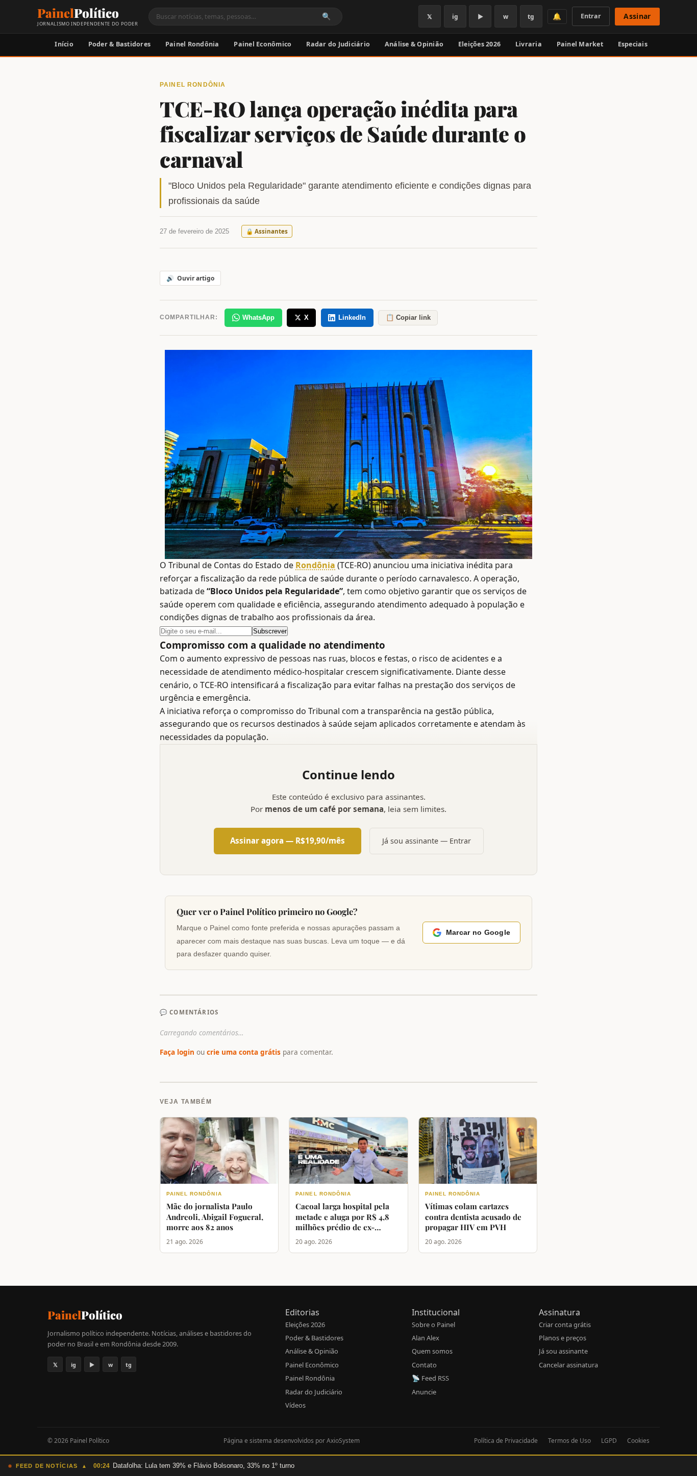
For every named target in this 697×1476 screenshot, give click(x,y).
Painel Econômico (262, 44)
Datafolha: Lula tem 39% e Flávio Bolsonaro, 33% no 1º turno (203, 1465)
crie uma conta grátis (244, 1052)
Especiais (633, 44)
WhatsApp (258, 317)
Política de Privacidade (506, 1440)
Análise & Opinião (414, 44)
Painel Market (580, 44)
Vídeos (295, 1405)
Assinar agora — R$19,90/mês (287, 840)
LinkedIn (352, 317)
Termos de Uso (569, 1440)
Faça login (177, 1052)
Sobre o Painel (433, 1324)
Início (64, 44)
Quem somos (432, 1351)
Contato (424, 1364)
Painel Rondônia (192, 44)
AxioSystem (343, 1440)
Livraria (528, 44)
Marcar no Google (478, 932)
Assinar (637, 16)
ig (455, 16)
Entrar (591, 16)
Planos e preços (562, 1337)
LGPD (609, 1440)
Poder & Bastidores (119, 44)
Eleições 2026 (479, 44)
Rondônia (315, 565)
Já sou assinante (563, 1351)
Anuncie (424, 1391)
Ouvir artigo (190, 278)
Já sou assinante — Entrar (426, 841)
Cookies (638, 1440)
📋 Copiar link (408, 317)
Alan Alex (425, 1337)
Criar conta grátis (565, 1324)
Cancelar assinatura (568, 1364)
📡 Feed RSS (430, 1378)
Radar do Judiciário (338, 44)
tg (531, 16)
